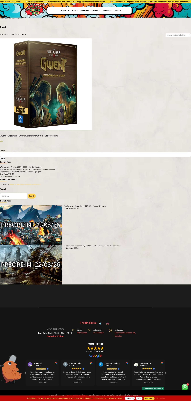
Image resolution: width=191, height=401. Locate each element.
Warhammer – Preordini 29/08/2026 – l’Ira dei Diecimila (20, 167)
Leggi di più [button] (51, 382)
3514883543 (98, 332)
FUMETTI (63, 10)
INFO (117, 10)
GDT (74, 10)
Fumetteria (82, 332)
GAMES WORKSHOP (89, 10)
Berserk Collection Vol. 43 (10, 176)
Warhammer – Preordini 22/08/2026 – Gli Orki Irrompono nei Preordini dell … (28, 169)
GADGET (106, 10)
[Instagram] (108, 322)
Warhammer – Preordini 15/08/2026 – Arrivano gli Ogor (20, 172)
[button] (165, 373)
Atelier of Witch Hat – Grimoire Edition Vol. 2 (25, 184)
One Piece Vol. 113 (7, 174)
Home (2, 18)
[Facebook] (101, 322)
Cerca (2, 151)
